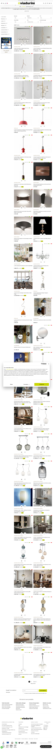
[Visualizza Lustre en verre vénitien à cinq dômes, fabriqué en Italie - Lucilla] (41, 588)
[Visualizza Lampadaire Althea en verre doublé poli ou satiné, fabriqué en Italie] (21, 670)
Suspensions (4, 23)
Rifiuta (11, 384)
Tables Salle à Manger (21, 703)
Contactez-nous (21, 728)
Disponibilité (16, 20)
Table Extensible (5, 703)
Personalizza (26, 384)
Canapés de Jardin (46, 707)
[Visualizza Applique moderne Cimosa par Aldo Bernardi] (21, 343)
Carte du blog (31, 738)
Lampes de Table (5, 29)
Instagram (46, 726)
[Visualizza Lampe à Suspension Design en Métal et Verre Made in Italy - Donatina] (21, 99)
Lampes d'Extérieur (5, 34)
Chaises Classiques (32, 704)
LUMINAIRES (3, 16)
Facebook (46, 725)
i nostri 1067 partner (10, 369)
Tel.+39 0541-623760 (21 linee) (7, 725)
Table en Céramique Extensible (7, 704)
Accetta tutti (41, 384)
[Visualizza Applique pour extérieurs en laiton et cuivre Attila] (41, 316)
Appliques (3, 25)
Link (45, 693)
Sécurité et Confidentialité (35, 733)
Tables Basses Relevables (20, 707)
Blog (19, 725)
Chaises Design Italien (34, 703)
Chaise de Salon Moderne (33, 707)
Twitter (46, 729)
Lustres (3, 21)
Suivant (34, 681)
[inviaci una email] (1, 3)
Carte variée (36, 738)
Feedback (20, 724)
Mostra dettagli (44, 381)
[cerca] (43, 3)
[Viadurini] (26, 3)
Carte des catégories (24, 738)
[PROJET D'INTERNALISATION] (10, 742)
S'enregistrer (43, 690)
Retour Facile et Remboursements (36, 729)
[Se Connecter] (45, 3)
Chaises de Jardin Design (33, 708)
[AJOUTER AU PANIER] (41, 126)
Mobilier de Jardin (47, 703)
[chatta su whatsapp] (2, 747)
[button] (20, 18)
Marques (20, 734)
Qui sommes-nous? (22, 731)
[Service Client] (3, 3)
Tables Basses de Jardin (47, 708)
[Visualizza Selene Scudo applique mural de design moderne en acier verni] (21, 235)
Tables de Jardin (18, 709)
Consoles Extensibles (5, 708)
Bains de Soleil (45, 704)
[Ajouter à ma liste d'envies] (25, 44)
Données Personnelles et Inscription (37, 724)
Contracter (33, 732)
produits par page (43, 20)
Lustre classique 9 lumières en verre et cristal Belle (23, 265)
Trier (27, 20)
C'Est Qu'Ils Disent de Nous (23, 732)
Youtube (46, 728)
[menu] (51, 3)
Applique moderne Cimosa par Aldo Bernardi (22, 347)
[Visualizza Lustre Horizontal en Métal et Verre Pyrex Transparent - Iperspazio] (21, 44)
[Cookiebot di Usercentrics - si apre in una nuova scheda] (41, 364)
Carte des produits (17, 738)
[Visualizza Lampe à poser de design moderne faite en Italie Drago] (21, 289)
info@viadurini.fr (4, 731)
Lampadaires (4, 27)
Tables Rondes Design (20, 704)
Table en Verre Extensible (6, 707)
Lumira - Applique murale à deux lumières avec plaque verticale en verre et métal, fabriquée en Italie (42, 620)
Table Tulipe (18, 708)
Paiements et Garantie (34, 730)
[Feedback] (5, 3)
